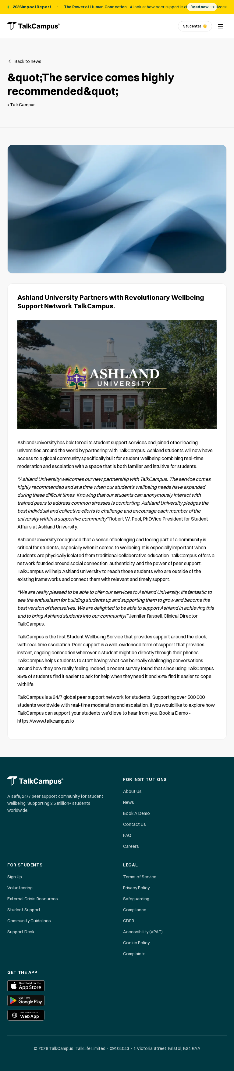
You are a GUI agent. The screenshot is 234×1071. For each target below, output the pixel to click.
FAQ (127, 835)
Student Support (24, 910)
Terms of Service (139, 877)
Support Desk (20, 932)
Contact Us (134, 824)
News (128, 802)
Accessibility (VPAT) (143, 932)
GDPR (128, 921)
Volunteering (20, 888)
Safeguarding (136, 899)
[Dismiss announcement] (225, 7)
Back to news (28, 61)
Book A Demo (136, 813)
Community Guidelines (29, 921)
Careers (131, 846)
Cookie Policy (136, 943)
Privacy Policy (136, 888)
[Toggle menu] (220, 26)
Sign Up (14, 877)
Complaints (134, 954)
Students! (195, 26)
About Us (132, 791)
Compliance (134, 910)
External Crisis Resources (32, 899)
